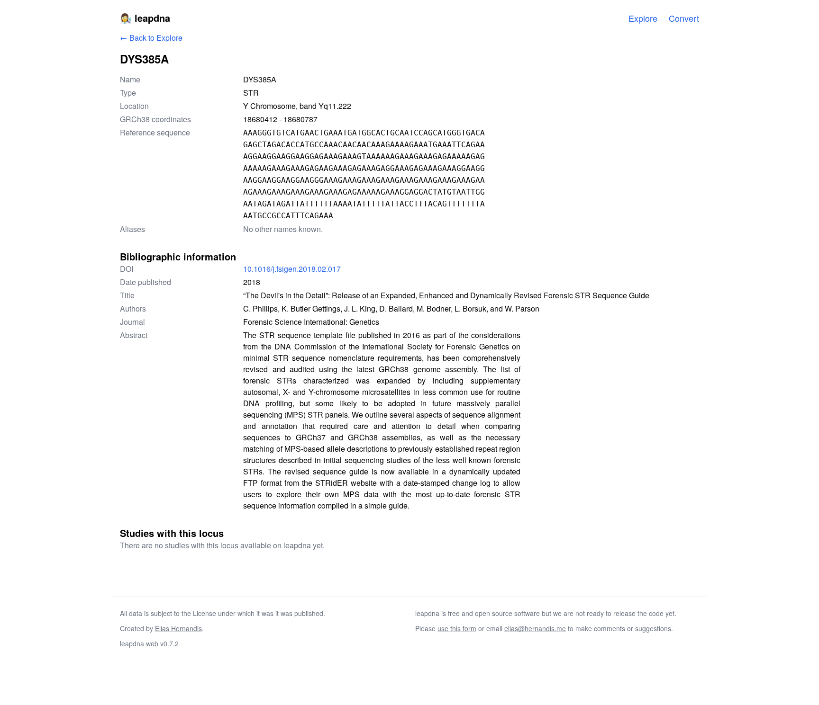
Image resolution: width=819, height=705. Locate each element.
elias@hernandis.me (535, 628)
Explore (642, 18)
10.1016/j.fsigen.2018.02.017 (292, 268)
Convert (684, 18)
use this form (456, 628)
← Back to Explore (151, 37)
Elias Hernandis (178, 628)
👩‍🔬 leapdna (145, 18)
